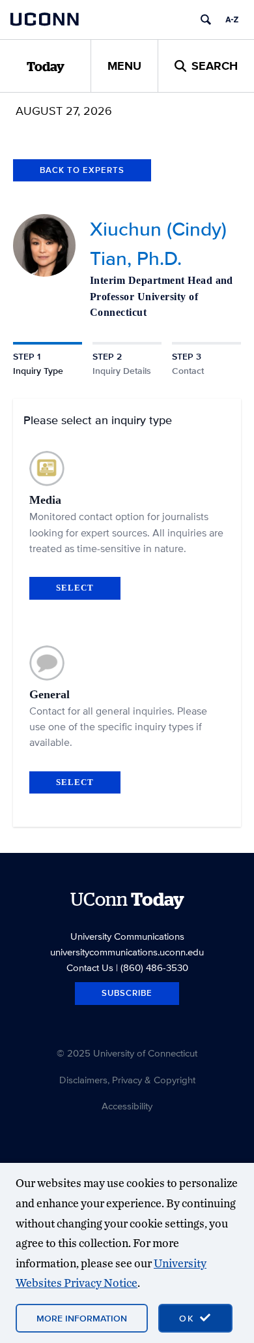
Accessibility (127, 1106)
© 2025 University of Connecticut (127, 1053)
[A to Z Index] (231, 19)
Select (75, 588)
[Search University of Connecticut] (205, 19)
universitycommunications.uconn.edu (127, 952)
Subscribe (127, 993)
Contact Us (89, 967)
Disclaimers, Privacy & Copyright (127, 1080)
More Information (81, 1318)
